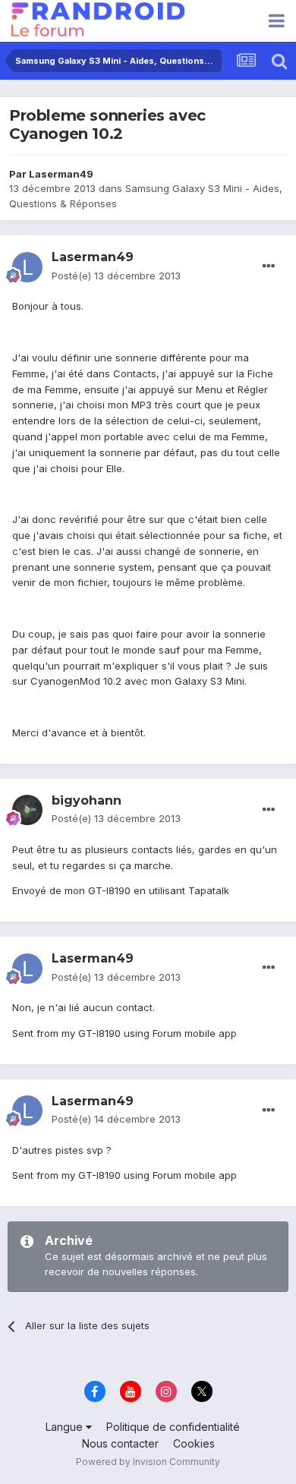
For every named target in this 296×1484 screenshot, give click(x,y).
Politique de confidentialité (173, 1426)
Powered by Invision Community (148, 1461)
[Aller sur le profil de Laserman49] (27, 267)
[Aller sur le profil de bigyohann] (27, 810)
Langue (66, 1426)
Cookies (194, 1443)
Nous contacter (120, 1443)
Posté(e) (116, 275)
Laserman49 (61, 174)
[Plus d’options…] (268, 266)
